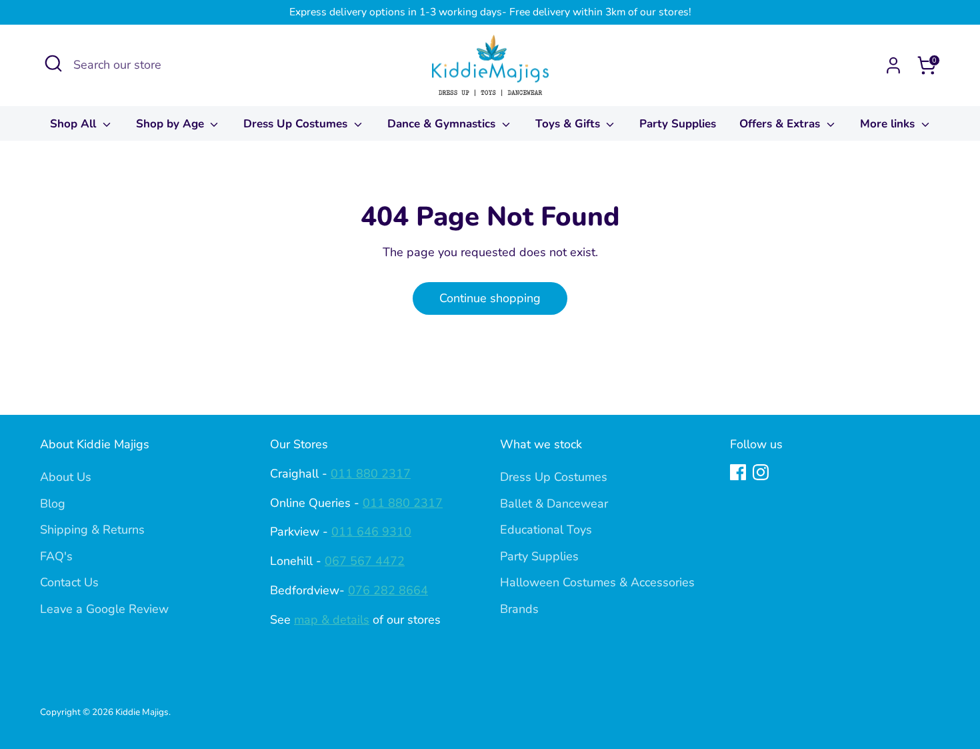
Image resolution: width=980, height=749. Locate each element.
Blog (52, 504)
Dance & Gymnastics (443, 123)
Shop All (74, 123)
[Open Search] (53, 63)
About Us (65, 477)
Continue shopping (490, 298)
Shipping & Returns (92, 530)
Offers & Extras (781, 123)
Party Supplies (677, 123)
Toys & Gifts (569, 123)
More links (889, 123)
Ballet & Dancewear (554, 504)
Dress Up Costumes (297, 123)
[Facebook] (738, 472)
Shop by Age (171, 123)
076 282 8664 (388, 590)
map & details (331, 620)
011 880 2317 (371, 474)
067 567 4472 (365, 561)
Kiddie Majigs (142, 712)
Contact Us (69, 582)
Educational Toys (546, 530)
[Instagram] (761, 472)
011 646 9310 (371, 532)
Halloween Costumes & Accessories (597, 582)
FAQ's (56, 556)
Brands (519, 609)
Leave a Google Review (104, 609)
